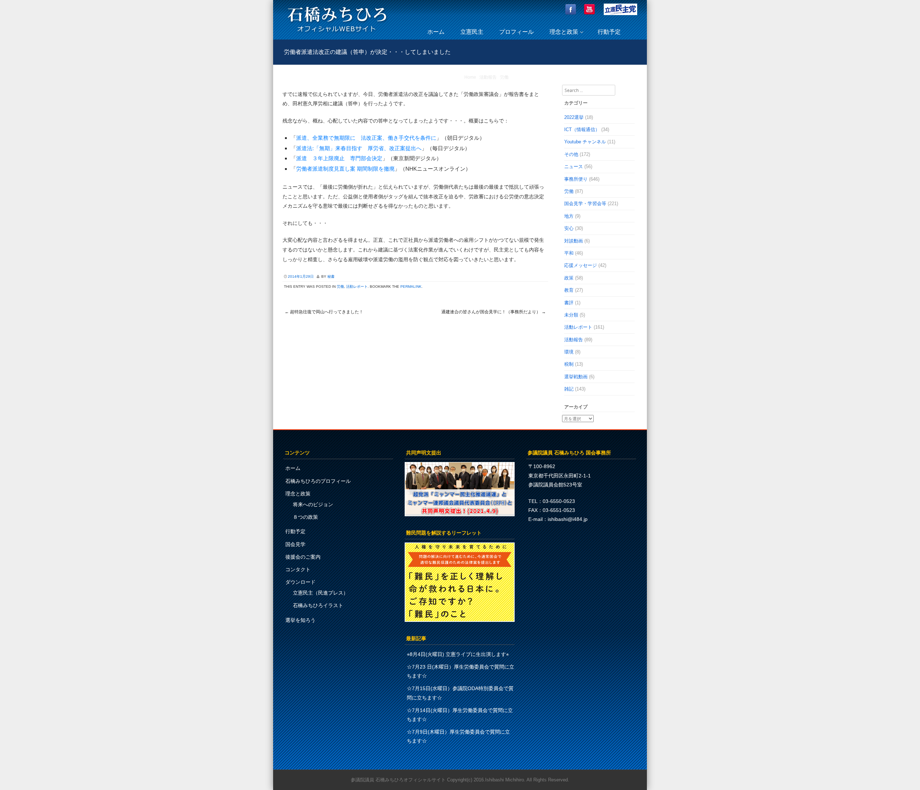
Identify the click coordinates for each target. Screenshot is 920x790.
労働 (504, 77)
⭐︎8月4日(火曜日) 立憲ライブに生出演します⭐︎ (458, 654)
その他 (571, 154)
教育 (569, 290)
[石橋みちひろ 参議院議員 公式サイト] (337, 34)
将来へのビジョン (313, 504)
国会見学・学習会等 (585, 203)
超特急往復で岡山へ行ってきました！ (324, 311)
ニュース (573, 166)
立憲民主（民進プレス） (320, 593)
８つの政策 (305, 517)
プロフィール (516, 32)
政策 (569, 278)
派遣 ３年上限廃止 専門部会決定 (339, 158)
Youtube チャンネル (585, 141)
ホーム (436, 32)
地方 (569, 216)
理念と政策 (563, 32)
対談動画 (573, 241)
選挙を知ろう (300, 620)
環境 (569, 352)
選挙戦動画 (576, 376)
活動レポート (357, 286)
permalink (411, 286)
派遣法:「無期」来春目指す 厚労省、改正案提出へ (359, 148)
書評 (569, 302)
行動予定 (609, 32)
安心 (569, 228)
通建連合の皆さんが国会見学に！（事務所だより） (493, 311)
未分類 (571, 315)
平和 (569, 253)
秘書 (331, 276)
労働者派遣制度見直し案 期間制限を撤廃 (345, 169)
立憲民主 (471, 32)
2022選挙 (574, 117)
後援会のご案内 (303, 557)
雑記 (569, 389)
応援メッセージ (580, 265)
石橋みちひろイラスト (318, 605)
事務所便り (576, 179)
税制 (569, 364)
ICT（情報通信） (582, 129)
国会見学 (295, 544)
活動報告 (488, 77)
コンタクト (297, 569)
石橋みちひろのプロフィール (318, 481)
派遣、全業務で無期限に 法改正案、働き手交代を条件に (366, 138)
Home (470, 77)
